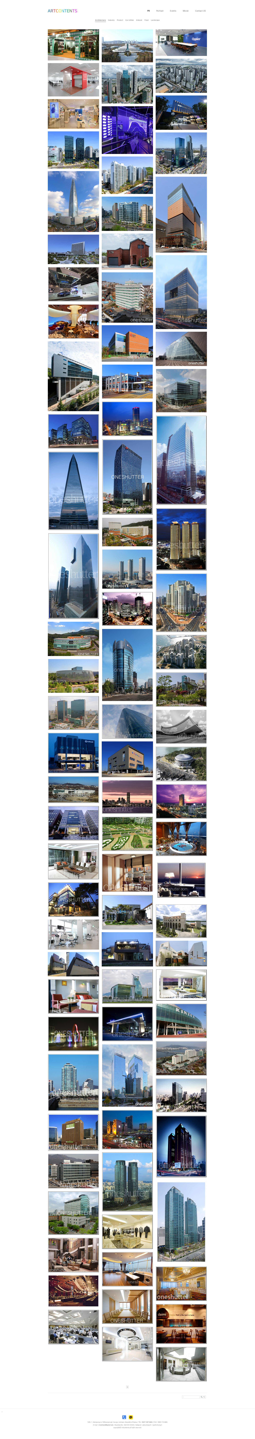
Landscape (155, 20)
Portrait (159, 11)
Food (146, 20)
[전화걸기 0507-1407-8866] (124, 1418)
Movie (186, 11)
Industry (111, 20)
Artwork (139, 20)
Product (120, 20)
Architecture (100, 20)
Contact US (200, 11)
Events (173, 11)
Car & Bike (129, 20)
